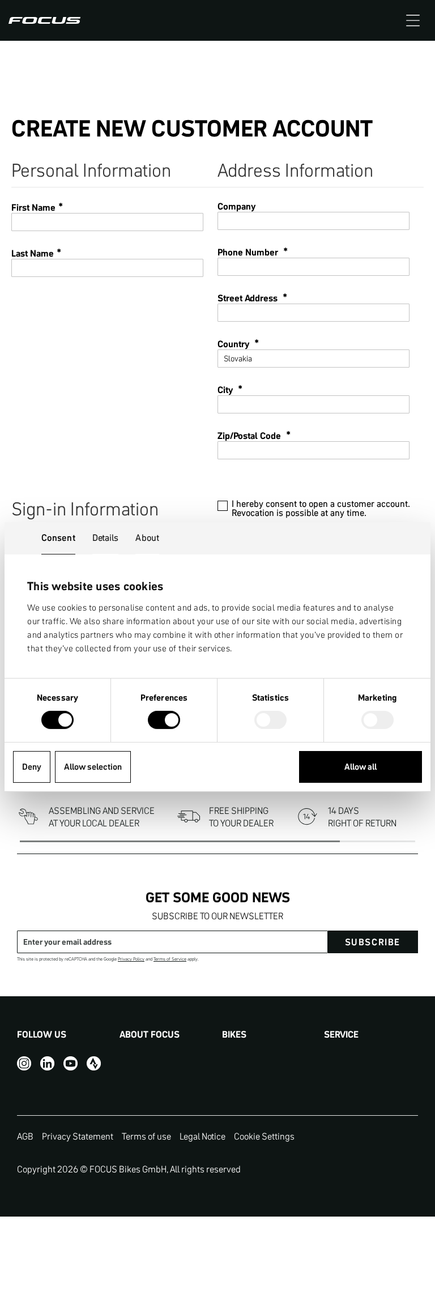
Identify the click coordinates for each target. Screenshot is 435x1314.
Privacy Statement (77, 1136)
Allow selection (93, 767)
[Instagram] (24, 1063)
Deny (31, 767)
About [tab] (147, 537)
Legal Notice (202, 1136)
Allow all (360, 767)
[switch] (164, 721)
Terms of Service (169, 959)
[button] (413, 20)
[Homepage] (44, 20)
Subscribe (372, 942)
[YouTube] (70, 1063)
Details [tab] (105, 537)
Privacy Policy (131, 959)
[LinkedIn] (47, 1063)
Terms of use (146, 1136)
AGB (25, 1136)
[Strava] (94, 1063)
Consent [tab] (58, 537)
